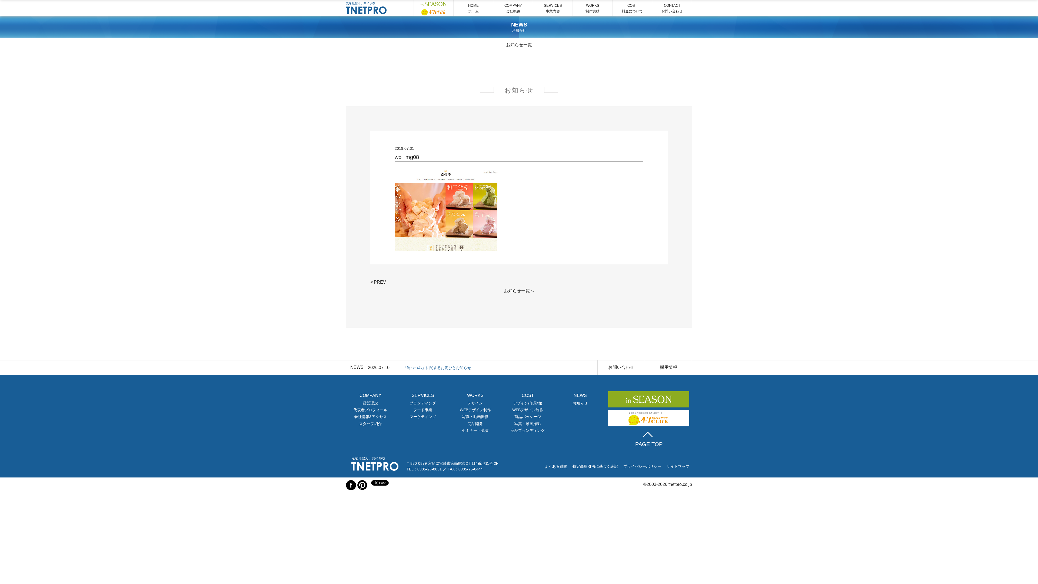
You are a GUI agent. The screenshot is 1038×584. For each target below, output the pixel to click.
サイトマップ (678, 466)
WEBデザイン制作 (475, 410)
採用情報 (668, 367)
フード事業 (422, 410)
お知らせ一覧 (519, 44)
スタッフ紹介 (370, 424)
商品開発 (475, 424)
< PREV (378, 282)
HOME (473, 8)
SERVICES (553, 8)
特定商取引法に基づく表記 (595, 466)
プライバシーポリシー (642, 466)
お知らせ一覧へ (519, 290)
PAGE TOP (649, 444)
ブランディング (423, 403)
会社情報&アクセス (370, 416)
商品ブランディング (528, 430)
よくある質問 (555, 466)
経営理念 (370, 403)
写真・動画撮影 (475, 416)
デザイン (475, 403)
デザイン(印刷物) (527, 403)
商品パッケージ (527, 416)
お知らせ (580, 403)
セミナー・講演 (475, 430)
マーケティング (423, 416)
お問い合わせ (621, 367)
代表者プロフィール (370, 410)
